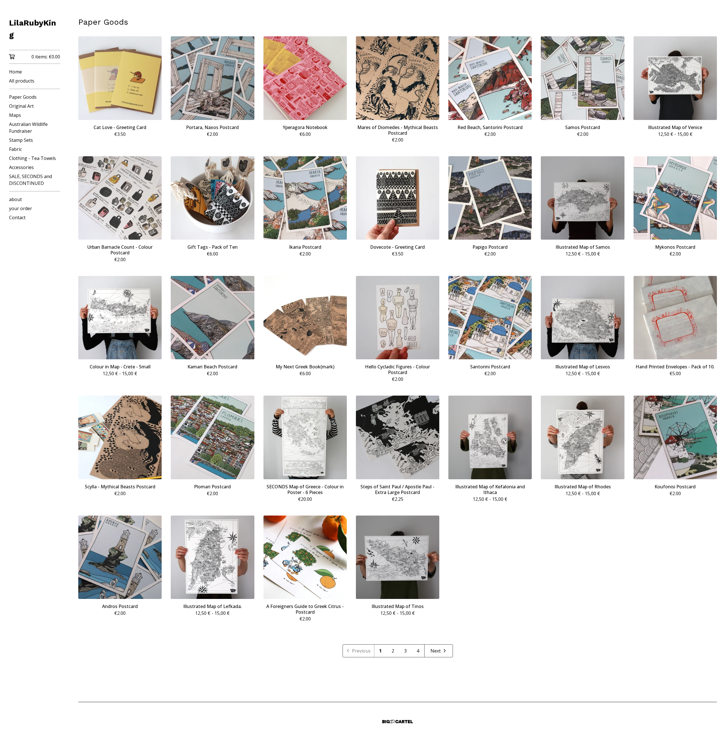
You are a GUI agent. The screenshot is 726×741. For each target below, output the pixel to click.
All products (21, 81)
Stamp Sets (21, 140)
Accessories (21, 167)
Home (15, 72)
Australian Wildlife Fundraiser (28, 127)
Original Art (21, 106)
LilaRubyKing (32, 28)
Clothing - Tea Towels (32, 158)
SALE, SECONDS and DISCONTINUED (30, 179)
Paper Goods (23, 97)
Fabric (15, 149)
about (15, 199)
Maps (15, 115)
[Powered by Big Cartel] (397, 721)
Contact (17, 217)
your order (20, 208)
